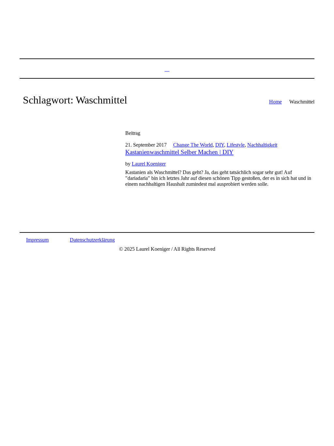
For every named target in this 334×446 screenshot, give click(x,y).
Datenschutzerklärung (92, 240)
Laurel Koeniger (149, 164)
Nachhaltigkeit (262, 145)
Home (275, 101)
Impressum (37, 240)
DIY (219, 145)
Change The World (193, 145)
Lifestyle (236, 145)
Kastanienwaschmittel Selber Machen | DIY (179, 152)
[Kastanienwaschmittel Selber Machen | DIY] (66, 172)
